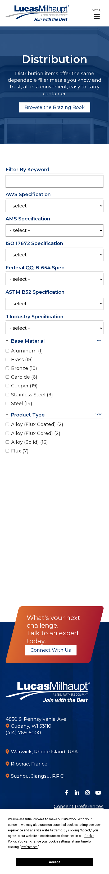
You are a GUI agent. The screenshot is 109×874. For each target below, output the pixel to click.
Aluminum (27, 351)
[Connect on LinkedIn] (77, 792)
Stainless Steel (32, 395)
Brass (22, 360)
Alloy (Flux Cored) (35, 433)
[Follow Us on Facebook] (66, 792)
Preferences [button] (29, 847)
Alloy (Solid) (29, 442)
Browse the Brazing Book (55, 107)
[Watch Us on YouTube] (98, 792)
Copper (24, 386)
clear (98, 340)
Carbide (24, 377)
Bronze (24, 368)
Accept (54, 862)
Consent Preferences (78, 806)
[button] (96, 14)
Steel (21, 403)
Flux (20, 451)
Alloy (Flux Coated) (37, 424)
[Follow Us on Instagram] (87, 792)
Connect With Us (50, 650)
